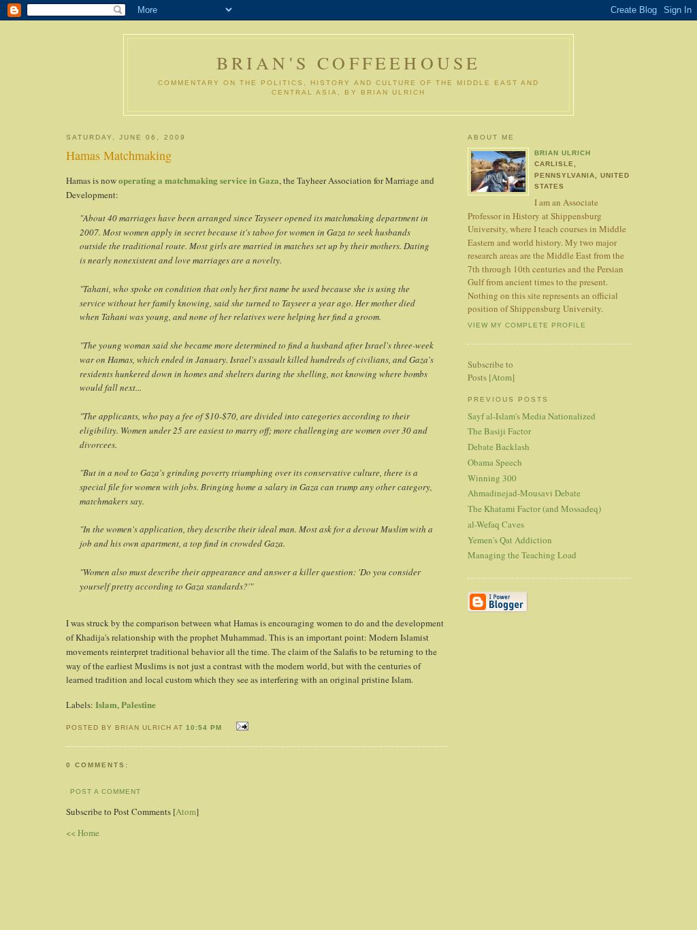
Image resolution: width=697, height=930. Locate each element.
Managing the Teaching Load (522, 555)
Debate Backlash (499, 446)
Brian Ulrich (562, 153)
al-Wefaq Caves (496, 524)
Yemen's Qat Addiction (510, 540)
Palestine (138, 704)
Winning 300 (492, 478)
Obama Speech (495, 462)
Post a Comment (105, 791)
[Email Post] (240, 726)
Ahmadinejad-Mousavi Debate (524, 493)
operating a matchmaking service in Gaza (198, 180)
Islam (106, 704)
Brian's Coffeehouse (348, 62)
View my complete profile (527, 325)
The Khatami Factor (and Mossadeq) (534, 508)
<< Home (82, 833)
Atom (186, 811)
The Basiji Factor (499, 431)
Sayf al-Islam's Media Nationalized (532, 416)
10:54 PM (205, 727)
